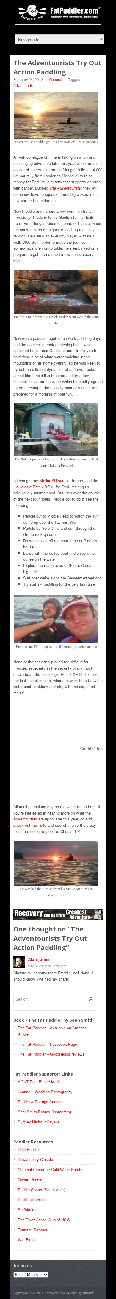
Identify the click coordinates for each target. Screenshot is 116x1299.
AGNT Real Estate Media (40, 1081)
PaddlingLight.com (34, 1199)
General (55, 79)
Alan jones (39, 959)
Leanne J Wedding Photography (45, 1092)
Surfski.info (27, 1209)
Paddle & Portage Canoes (40, 1101)
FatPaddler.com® (56, 1292)
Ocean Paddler (30, 1179)
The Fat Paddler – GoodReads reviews (51, 1054)
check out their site (29, 825)
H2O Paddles (29, 1149)
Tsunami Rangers (33, 1230)
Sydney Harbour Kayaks (39, 1122)
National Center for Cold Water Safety (50, 1169)
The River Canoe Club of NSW (44, 1220)
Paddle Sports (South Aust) (41, 1189)
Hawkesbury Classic (35, 1159)
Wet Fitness (28, 1239)
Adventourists (24, 85)
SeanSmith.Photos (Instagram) (44, 1111)
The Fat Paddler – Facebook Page (47, 1044)
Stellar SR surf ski (55, 480)
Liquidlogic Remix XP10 (33, 487)
